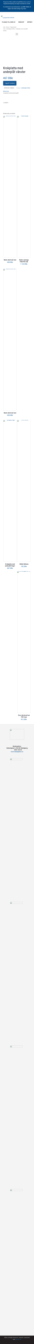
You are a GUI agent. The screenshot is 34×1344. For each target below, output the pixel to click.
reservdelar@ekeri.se (17, 752)
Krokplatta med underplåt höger (10, 565)
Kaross (7, 27)
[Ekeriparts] (7, 17)
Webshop (21, 22)
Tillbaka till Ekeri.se (8, 22)
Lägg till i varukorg (10, 83)
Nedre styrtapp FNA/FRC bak (24, 261)
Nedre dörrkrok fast (10, 260)
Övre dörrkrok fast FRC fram (24, 716)
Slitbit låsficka (23, 564)
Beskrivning (6, 91)
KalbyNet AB (18, 1339)
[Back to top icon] (30, 1340)
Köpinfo (29, 22)
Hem (4, 27)
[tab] (17, 91)
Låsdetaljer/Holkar (10, 29)
